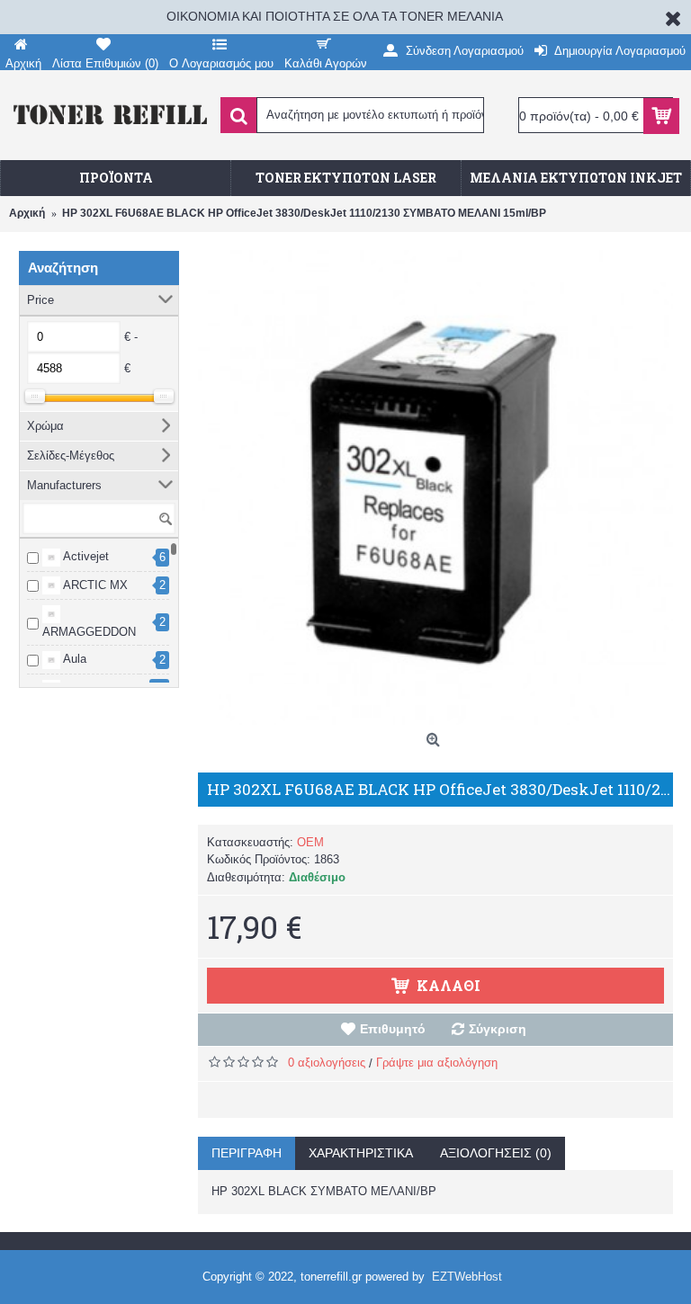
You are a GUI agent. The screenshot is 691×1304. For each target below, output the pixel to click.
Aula (73, 658)
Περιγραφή (246, 1153)
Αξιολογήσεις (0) (496, 1153)
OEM (310, 842)
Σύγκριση (497, 1029)
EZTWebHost (467, 1276)
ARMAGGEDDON (89, 632)
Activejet (84, 556)
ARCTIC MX (94, 585)
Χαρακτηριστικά (361, 1153)
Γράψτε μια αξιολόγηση (437, 1062)
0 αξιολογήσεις (326, 1062)
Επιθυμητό (393, 1029)
